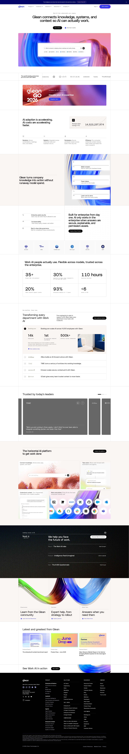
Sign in (95, 6)
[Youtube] (31, 697)
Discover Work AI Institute (98, 536)
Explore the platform (100, 451)
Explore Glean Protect (75, 231)
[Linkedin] (26, 697)
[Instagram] (29, 697)
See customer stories (99, 318)
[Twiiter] (23, 697)
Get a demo (55, 668)
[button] (126, 2)
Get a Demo (57, 27)
